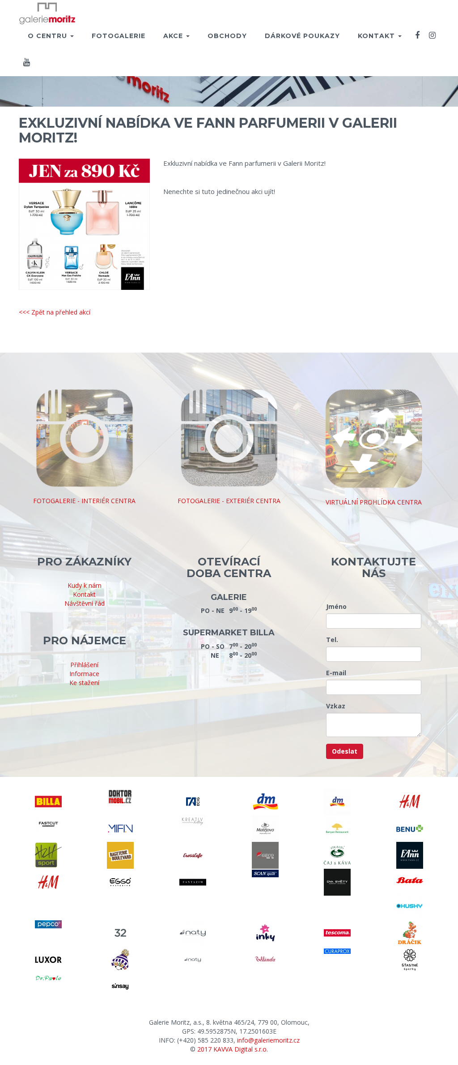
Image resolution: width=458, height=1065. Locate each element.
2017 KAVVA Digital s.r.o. (232, 1049)
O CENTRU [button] (48, 36)
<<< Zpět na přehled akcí (54, 312)
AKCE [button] (174, 36)
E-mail (336, 672)
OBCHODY (227, 36)
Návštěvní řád (84, 603)
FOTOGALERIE (118, 36)
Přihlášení (84, 664)
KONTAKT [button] (377, 36)
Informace (84, 673)
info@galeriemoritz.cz (268, 1040)
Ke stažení (84, 682)
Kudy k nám (85, 585)
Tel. (332, 639)
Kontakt (84, 594)
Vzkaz (335, 706)
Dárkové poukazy (302, 36)
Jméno (336, 606)
